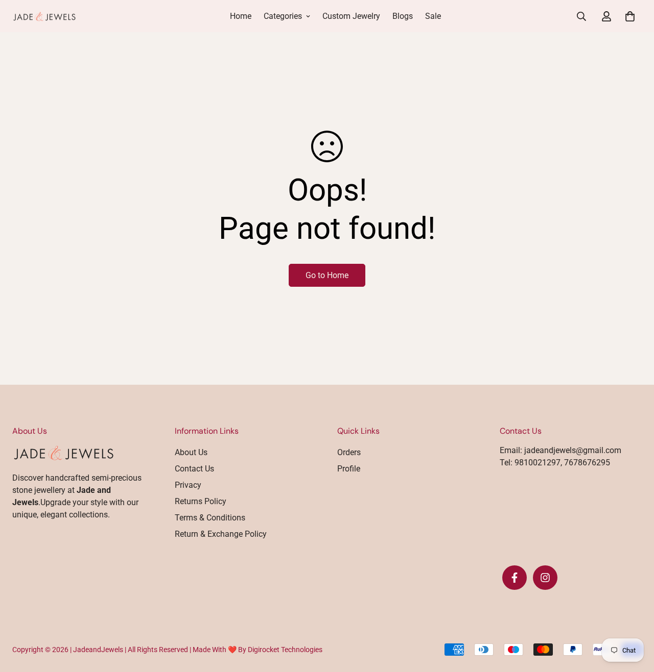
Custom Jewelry (351, 16)
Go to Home (327, 275)
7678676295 (586, 462)
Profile (348, 469)
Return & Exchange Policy (221, 534)
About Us (191, 452)
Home (240, 16)
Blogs (402, 16)
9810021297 (536, 462)
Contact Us (194, 469)
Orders (349, 452)
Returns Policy (200, 501)
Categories (283, 16)
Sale (433, 16)
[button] (628, 16)
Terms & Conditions (210, 517)
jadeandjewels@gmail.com (572, 450)
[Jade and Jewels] (44, 16)
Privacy (188, 485)
